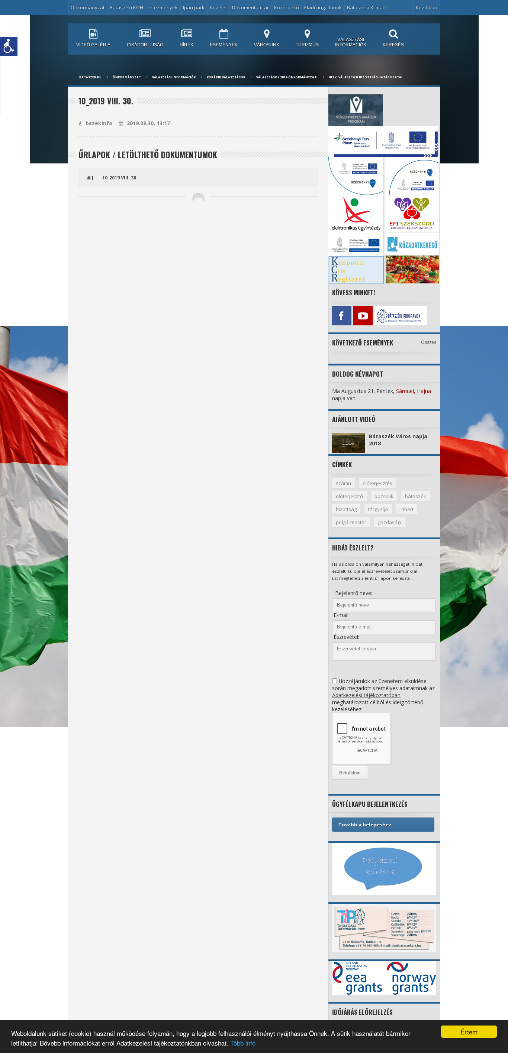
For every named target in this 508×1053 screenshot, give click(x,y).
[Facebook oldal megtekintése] (341, 315)
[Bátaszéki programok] (383, 315)
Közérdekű (286, 7)
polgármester (351, 522)
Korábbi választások (226, 77)
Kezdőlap (426, 7)
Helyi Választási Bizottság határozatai (365, 77)
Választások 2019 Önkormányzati (287, 77)
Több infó (242, 1042)
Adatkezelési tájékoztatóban (366, 695)
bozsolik (383, 496)
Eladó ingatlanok (323, 7)
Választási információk (174, 77)
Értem (469, 1031)
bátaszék (415, 496)
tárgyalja (378, 509)
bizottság (346, 509)
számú (343, 483)
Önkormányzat (127, 77)
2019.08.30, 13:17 (148, 123)
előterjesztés (377, 483)
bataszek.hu (90, 77)
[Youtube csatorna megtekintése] (362, 315)
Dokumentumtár (250, 7)
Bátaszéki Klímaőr (367, 7)
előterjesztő (349, 496)
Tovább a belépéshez (365, 824)
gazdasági (389, 522)
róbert (406, 509)
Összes (428, 342)
